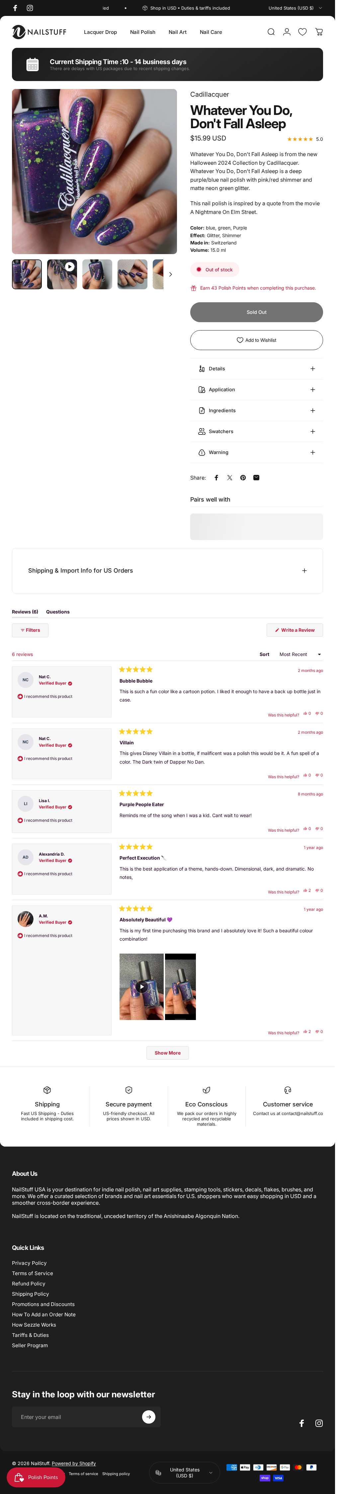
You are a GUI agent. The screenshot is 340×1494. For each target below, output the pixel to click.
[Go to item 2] (62, 274)
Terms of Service (32, 1273)
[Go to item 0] (27, 274)
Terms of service (83, 1473)
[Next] (161, 182)
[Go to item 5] (168, 274)
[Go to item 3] (97, 274)
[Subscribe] (148, 1417)
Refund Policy (28, 1283)
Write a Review (301, 632)
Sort (265, 654)
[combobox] (296, 8)
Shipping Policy (30, 1294)
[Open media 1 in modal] (94, 171)
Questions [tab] (58, 613)
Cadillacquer (209, 94)
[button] (142, 987)
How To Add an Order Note (44, 1314)
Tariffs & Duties (30, 1335)
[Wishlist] (302, 32)
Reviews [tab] (25, 613)
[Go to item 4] (132, 274)
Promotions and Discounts (43, 1304)
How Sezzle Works (34, 1325)
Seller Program (30, 1345)
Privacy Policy (29, 1263)
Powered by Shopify (74, 1463)
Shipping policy (116, 1473)
